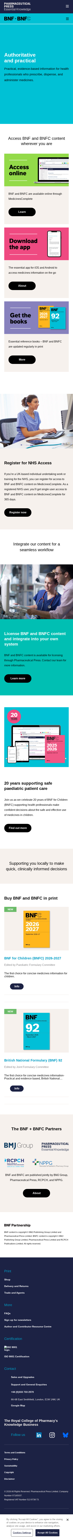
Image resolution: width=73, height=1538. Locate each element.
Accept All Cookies (47, 1532)
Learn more (18, 678)
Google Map (18, 1405)
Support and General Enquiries (29, 1384)
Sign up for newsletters (17, 1320)
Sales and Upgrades (22, 1377)
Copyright (9, 1472)
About (22, 285)
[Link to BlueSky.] (65, 1434)
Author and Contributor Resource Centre (27, 1326)
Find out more (18, 828)
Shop (7, 1279)
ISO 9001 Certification (16, 1356)
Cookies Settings (22, 1532)
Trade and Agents (14, 1292)
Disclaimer (9, 1479)
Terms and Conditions (14, 1452)
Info (16, 986)
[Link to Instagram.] (52, 1434)
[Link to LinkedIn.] (39, 1434)
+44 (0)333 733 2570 (22, 1392)
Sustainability (10, 1466)
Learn (22, 211)
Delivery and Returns (16, 1286)
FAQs (7, 1313)
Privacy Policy (11, 1459)
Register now (17, 512)
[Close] (67, 1519)
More (22, 359)
